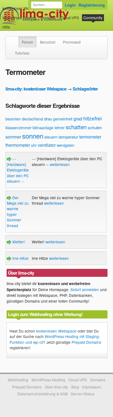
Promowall (72, 42)
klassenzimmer (18, 127)
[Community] (14, 39)
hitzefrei (92, 118)
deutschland (32, 119)
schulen (95, 127)
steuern (51, 137)
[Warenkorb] (14, 24)
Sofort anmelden (84, 289)
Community (93, 17)
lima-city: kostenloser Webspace (35, 89)
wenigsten (65, 145)
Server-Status (82, 393)
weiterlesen (60, 164)
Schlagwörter (85, 89)
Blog (75, 387)
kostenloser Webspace (22, 8)
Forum (27, 42)
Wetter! (18, 241)
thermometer (17, 145)
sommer (13, 137)
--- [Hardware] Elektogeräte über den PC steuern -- (18, 170)
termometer (90, 137)
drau (48, 119)
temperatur (68, 137)
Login (70, 5)
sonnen (32, 135)
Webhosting (18, 379)
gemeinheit (62, 119)
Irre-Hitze (20, 258)
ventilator (47, 145)
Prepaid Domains (86, 342)
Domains (48, 17)
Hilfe (6, 27)
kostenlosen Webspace (56, 331)
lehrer (60, 127)
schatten (76, 127)
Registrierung (91, 5)
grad (78, 118)
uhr (34, 145)
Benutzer (48, 42)
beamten (13, 119)
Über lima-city (56, 387)
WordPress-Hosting (19, 17)
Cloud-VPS (69, 17)
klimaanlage (43, 127)
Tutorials (22, 53)
